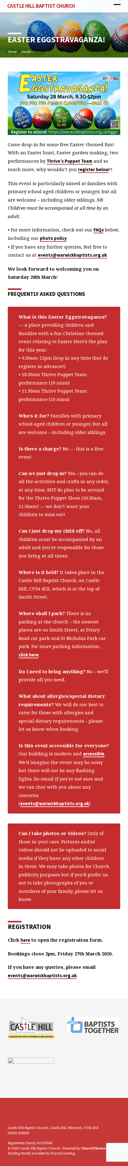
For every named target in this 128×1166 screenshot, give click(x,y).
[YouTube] (18, 1113)
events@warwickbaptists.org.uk (72, 255)
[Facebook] (10, 1113)
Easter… (27, 51)
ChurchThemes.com (98, 1148)
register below (93, 169)
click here (29, 655)
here (25, 940)
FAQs (99, 230)
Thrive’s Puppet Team (69, 161)
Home (12, 51)
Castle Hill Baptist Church (41, 5)
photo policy (53, 238)
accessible (93, 754)
